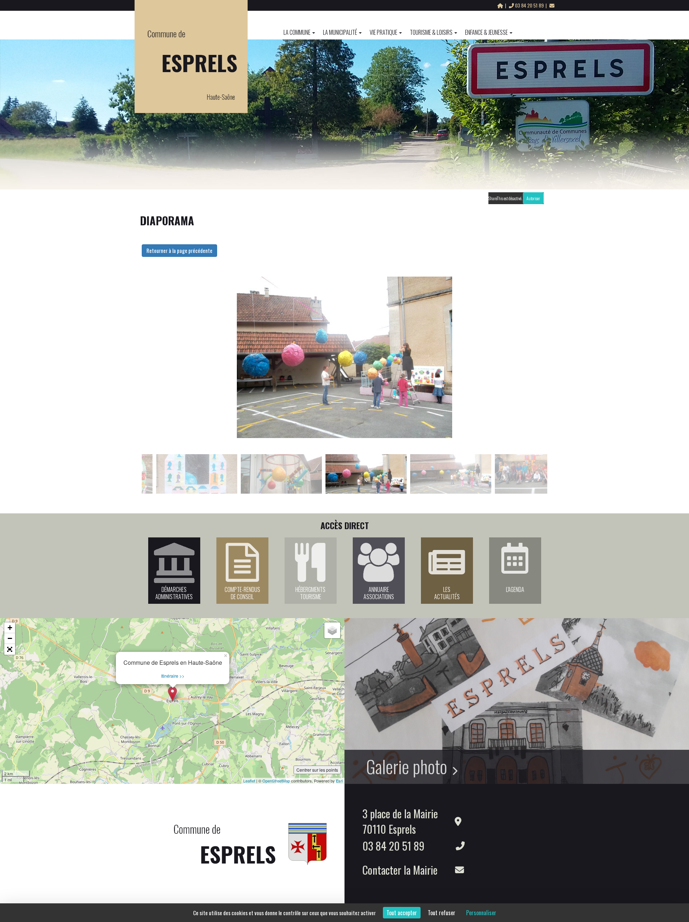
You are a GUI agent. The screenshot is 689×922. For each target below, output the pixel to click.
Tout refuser (441, 912)
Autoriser (533, 198)
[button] (9, 649)
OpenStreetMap (276, 781)
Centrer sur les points (317, 770)
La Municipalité (340, 32)
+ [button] (10, 627)
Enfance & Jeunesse (486, 32)
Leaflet (249, 781)
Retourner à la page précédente (179, 250)
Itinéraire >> (172, 676)
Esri (339, 781)
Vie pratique (383, 32)
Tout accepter (401, 912)
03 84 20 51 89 (529, 5)
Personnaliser (481, 912)
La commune (296, 32)
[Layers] (332, 630)
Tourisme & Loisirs (431, 32)
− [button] (10, 638)
